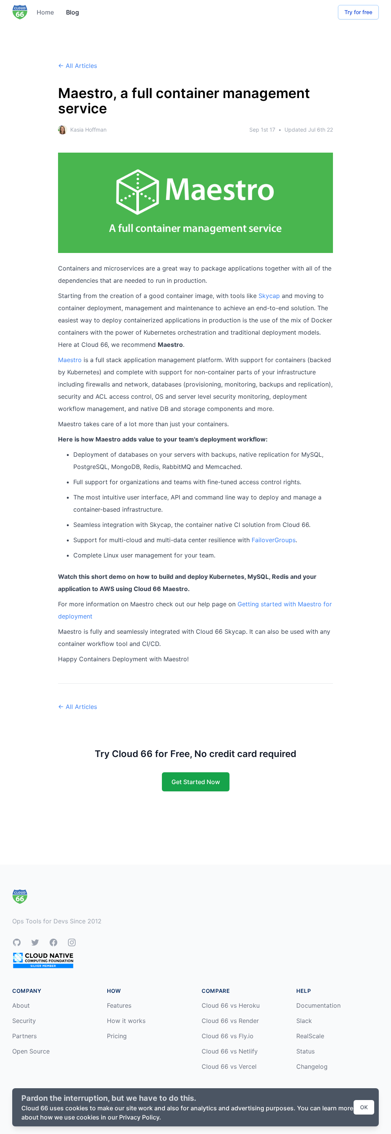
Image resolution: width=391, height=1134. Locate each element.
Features (119, 1005)
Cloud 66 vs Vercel (229, 1066)
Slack (304, 1020)
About (21, 1005)
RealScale (310, 1036)
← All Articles (77, 65)
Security (24, 1020)
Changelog (312, 1066)
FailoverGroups (274, 540)
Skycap (269, 296)
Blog (72, 12)
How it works (126, 1020)
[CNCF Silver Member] (43, 960)
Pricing (117, 1036)
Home (45, 12)
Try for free (358, 12)
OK (364, 1107)
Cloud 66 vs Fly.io (228, 1036)
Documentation (318, 1005)
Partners (24, 1036)
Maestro (70, 360)
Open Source (31, 1051)
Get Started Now (195, 782)
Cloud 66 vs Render (230, 1020)
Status (305, 1051)
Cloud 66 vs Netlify (230, 1051)
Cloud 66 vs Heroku (231, 1005)
